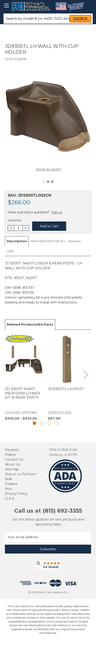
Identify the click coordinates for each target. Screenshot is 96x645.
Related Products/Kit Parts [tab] (30, 324)
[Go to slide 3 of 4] (49, 423)
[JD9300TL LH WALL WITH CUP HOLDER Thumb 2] (52, 181)
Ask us (56, 212)
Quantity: (15, 220)
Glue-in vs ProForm (20, 474)
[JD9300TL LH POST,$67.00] (67, 378)
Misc (8, 489)
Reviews (74, 241)
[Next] (55, 163)
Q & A (9, 498)
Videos (10, 455)
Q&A (10, 251)
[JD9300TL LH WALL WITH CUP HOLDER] (43, 181)
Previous (6, 374)
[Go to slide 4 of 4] (56, 423)
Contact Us (14, 459)
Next (85, 374)
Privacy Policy (16, 494)
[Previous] (40, 163)
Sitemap (12, 469)
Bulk (8, 479)
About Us (12, 464)
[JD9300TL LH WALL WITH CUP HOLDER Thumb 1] (48, 181)
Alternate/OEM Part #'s (47, 241)
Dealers (11, 484)
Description (17, 241)
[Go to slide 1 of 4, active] (34, 423)
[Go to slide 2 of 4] (42, 423)
